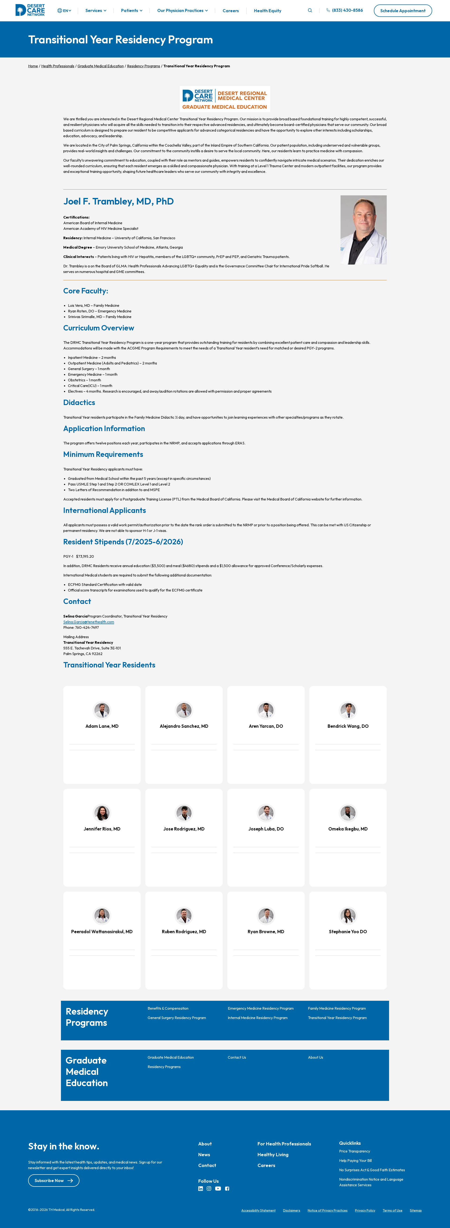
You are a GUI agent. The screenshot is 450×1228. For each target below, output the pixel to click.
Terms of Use (392, 1210)
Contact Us (237, 1057)
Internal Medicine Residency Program (258, 1017)
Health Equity (267, 10)
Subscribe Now (49, 1180)
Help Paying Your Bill (355, 1160)
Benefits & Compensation (168, 1008)
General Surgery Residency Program (177, 1017)
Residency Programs (143, 66)
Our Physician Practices (180, 10)
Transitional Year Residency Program (337, 1017)
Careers (231, 10)
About (205, 1144)
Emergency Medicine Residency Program (261, 1008)
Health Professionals (57, 66)
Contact (207, 1165)
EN (65, 10)
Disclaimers (291, 1210)
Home (33, 66)
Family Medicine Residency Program (337, 1008)
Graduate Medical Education (101, 66)
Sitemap (416, 1210)
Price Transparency (354, 1151)
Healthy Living (273, 1154)
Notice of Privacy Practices (328, 1210)
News (204, 1154)
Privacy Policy (365, 1210)
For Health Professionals (284, 1144)
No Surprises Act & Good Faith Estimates (372, 1169)
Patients (129, 10)
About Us (315, 1057)
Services (94, 10)
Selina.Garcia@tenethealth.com (88, 621)
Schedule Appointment (403, 10)
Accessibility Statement (258, 1210)
